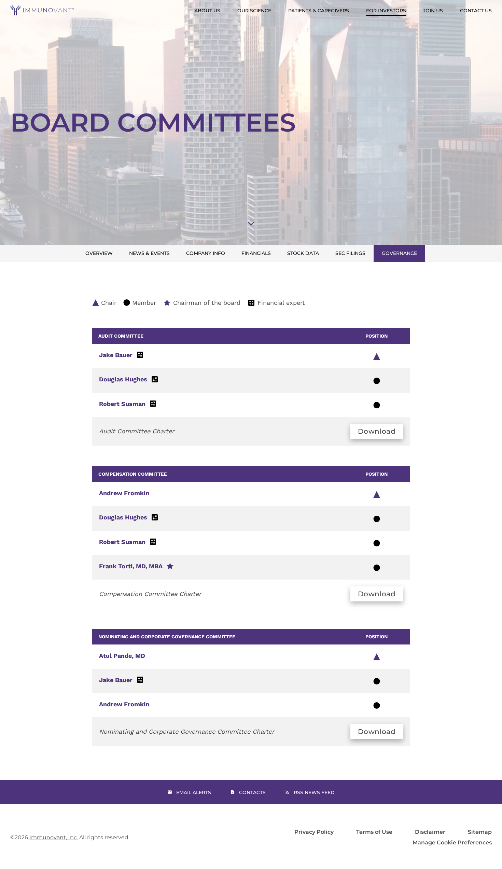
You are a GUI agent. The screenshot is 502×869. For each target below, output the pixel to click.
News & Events (149, 253)
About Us (207, 11)
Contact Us (476, 11)
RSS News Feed (314, 792)
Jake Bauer (116, 354)
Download (376, 431)
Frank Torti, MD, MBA (131, 566)
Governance (399, 253)
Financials (256, 253)
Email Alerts (193, 792)
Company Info (205, 253)
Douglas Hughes (123, 379)
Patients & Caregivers (318, 11)
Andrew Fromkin (124, 493)
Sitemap (480, 832)
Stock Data (303, 253)
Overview (99, 253)
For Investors (386, 11)
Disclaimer (430, 832)
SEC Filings (350, 253)
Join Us (433, 11)
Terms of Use (374, 832)
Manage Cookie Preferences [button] (452, 842)
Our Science (254, 11)
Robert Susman (122, 403)
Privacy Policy (314, 832)
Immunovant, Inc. (53, 837)
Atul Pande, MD (122, 655)
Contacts (252, 792)
